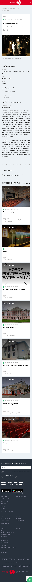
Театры (3, 531)
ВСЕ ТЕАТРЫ (26, 183)
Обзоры (3, 504)
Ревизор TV (5, 501)
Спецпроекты (5, 518)
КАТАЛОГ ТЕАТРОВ (14, 19)
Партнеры (4, 550)
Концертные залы (5, 534)
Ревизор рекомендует (20, 519)
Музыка (11, 485)
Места (3, 528)
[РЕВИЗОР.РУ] (15, 2)
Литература (18, 483)
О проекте (4, 540)
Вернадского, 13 (6, 10)
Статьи (3, 494)
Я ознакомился (7, 471)
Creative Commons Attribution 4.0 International (16, 565)
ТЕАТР (6, 19)
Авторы (3, 545)
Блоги (3, 508)
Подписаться (9, 476)
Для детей (19, 494)
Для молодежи (21, 496)
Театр (9, 8)
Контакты (4, 552)
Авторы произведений (7, 547)
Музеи (3, 485)
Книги (18, 528)
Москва (16, 220)
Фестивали (5, 521)
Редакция (4, 542)
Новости (4, 516)
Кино (10, 483)
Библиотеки (4, 536)
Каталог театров (16, 8)
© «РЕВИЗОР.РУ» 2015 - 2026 (22, 572)
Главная (4, 8)
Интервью (4, 496)
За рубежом (5, 523)
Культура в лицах (7, 511)
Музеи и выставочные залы (7, 532)
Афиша (18, 516)
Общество (20, 485)
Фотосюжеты (5, 499)
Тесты (3, 506)
